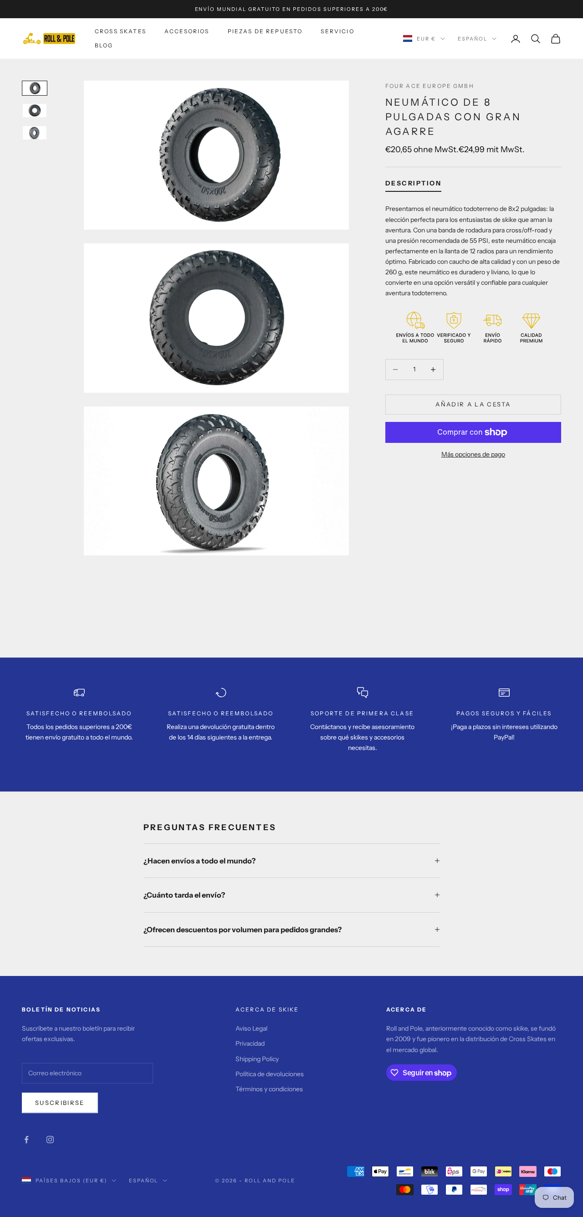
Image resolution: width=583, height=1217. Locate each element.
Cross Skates (120, 31)
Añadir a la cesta (473, 404)
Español (472, 39)
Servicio (337, 31)
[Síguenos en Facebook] (26, 1139)
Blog (104, 45)
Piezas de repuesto (265, 31)
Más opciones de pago (473, 454)
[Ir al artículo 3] (34, 132)
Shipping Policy (257, 1059)
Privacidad (250, 1043)
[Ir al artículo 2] (34, 110)
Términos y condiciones (269, 1089)
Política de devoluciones (269, 1074)
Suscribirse (60, 1102)
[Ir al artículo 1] (34, 88)
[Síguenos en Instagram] (50, 1139)
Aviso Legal (251, 1028)
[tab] (413, 185)
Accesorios (187, 31)
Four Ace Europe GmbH (429, 85)
